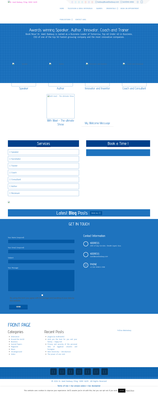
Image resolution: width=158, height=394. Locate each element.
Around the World (17, 339)
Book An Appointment (130, 8)
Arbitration (15, 336)
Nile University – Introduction (59, 352)
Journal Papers (16, 344)
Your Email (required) (16, 247)
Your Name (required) (16, 237)
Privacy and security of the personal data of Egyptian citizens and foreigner (62, 346)
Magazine (14, 346)
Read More (130, 390)
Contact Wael (80, 19)
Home (62, 8)
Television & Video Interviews (80, 8)
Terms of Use (63, 386)
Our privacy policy (78, 386)
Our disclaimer (94, 386)
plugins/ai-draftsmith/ (56, 336)
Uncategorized (16, 352)
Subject (11, 258)
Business (14, 342)
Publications (65, 19)
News (13, 349)
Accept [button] (122, 391)
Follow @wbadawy (124, 330)
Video (13, 354)
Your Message (13, 268)
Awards (99, 8)
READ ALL (94, 213)
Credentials (111, 8)
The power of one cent (56, 354)
